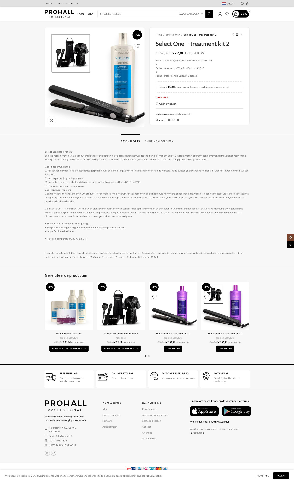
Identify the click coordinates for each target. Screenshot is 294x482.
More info (263, 475)
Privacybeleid (149, 409)
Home (159, 34)
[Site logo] (59, 13)
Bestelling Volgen (151, 420)
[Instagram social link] (242, 3)
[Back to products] (237, 35)
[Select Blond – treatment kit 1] (173, 306)
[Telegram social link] (178, 120)
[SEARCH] (209, 14)
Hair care (107, 420)
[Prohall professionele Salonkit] (121, 306)
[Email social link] (169, 120)
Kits (189, 113)
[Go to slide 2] (149, 356)
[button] (69, 349)
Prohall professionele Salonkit (121, 333)
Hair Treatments (111, 414)
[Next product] (241, 35)
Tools (123, 337)
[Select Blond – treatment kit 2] (225, 306)
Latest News (149, 438)
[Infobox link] (69, 377)
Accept (281, 475)
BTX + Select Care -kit (69, 333)
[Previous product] (233, 35)
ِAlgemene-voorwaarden (155, 414)
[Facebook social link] (165, 120)
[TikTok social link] (247, 3)
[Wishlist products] (227, 13)
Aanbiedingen (109, 426)
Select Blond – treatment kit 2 (225, 333)
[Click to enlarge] (51, 120)
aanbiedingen (173, 34)
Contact (146, 426)
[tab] (130, 139)
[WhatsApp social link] (173, 120)
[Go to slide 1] (145, 356)
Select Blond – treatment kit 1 (173, 333)
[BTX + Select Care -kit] (69, 306)
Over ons (147, 432)
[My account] (220, 13)
